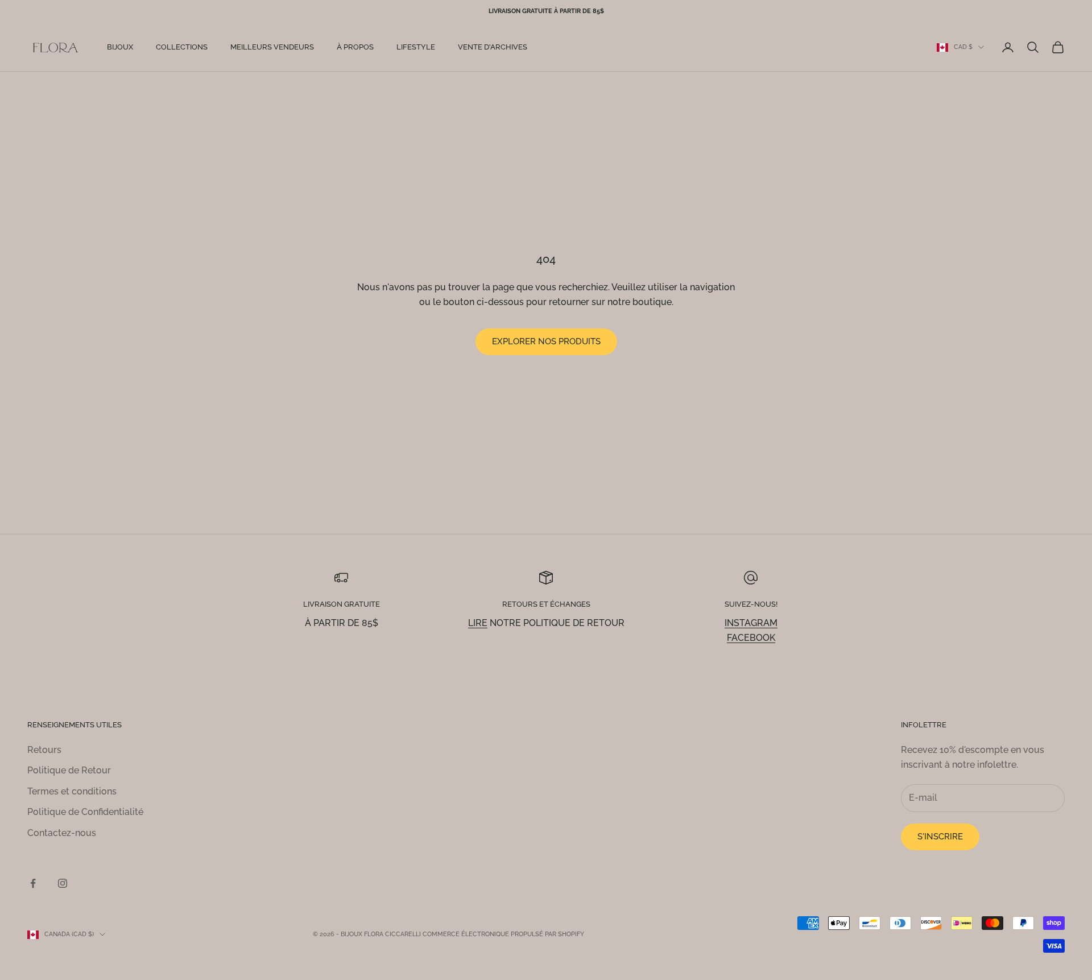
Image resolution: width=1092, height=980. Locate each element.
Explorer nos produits (546, 341)
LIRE (477, 622)
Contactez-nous (61, 832)
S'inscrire (940, 836)
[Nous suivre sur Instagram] (62, 883)
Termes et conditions (72, 791)
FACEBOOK (751, 637)
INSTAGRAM (751, 622)
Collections (182, 47)
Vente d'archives (492, 47)
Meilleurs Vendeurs (272, 47)
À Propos (355, 47)
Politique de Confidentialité (85, 811)
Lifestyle (415, 47)
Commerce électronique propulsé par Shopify (503, 934)
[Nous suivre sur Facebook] (33, 883)
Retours (44, 749)
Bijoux (120, 47)
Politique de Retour (69, 770)
